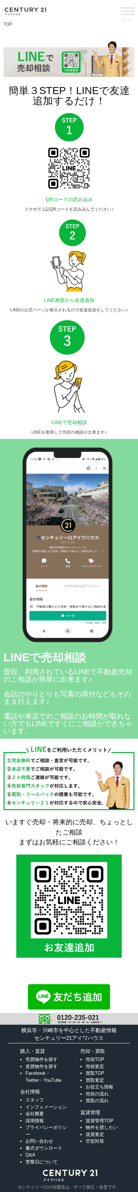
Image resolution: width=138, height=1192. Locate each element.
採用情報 (34, 1120)
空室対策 (95, 1141)
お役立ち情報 (99, 1086)
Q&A (30, 1154)
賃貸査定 (95, 1134)
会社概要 (34, 1113)
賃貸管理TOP (100, 1120)
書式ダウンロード (43, 1148)
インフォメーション (46, 1107)
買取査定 (95, 1080)
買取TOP (95, 1073)
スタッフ (34, 1100)
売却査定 (95, 1066)
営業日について (41, 1162)
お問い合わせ (39, 1141)
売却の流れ (97, 1094)
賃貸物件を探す (41, 1066)
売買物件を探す (41, 1059)
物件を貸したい (102, 1127)
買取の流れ (97, 1100)
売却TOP (95, 1059)
